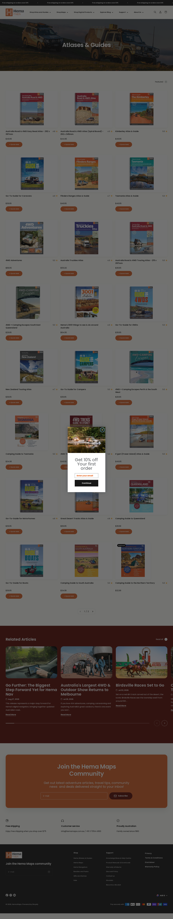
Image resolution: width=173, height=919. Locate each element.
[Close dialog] (102, 430)
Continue (86, 483)
